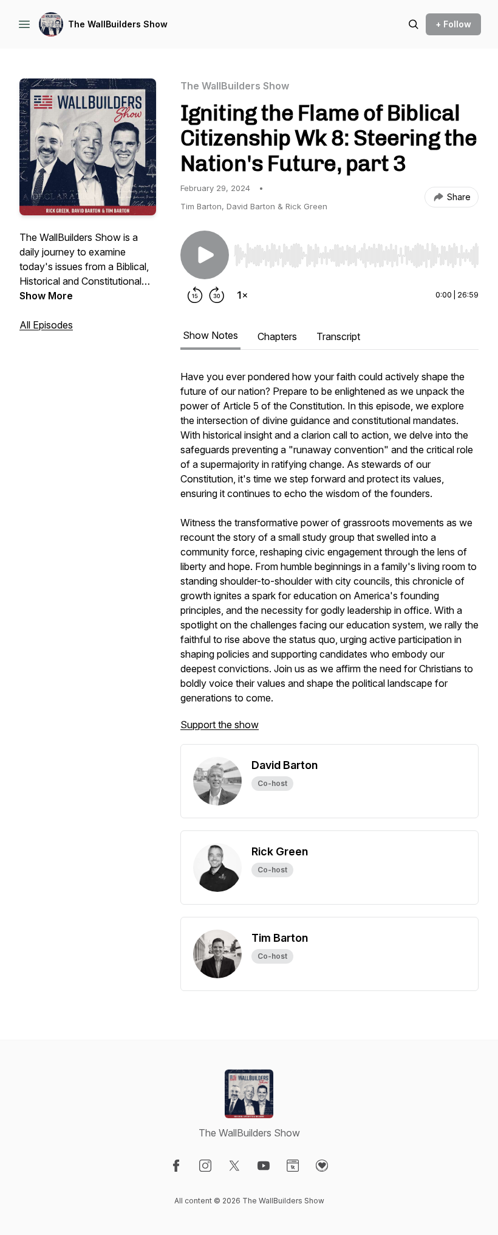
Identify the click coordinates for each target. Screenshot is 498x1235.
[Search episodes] (413, 24)
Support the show (219, 724)
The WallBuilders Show (118, 24)
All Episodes (46, 325)
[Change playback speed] (242, 295)
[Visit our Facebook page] (176, 1166)
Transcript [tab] (338, 336)
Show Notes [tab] (210, 335)
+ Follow (453, 24)
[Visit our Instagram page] (205, 1166)
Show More (46, 296)
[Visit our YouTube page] (264, 1166)
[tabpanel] (329, 556)
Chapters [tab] (277, 336)
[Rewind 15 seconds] (194, 295)
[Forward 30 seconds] (216, 295)
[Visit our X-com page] (234, 1166)
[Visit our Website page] (293, 1166)
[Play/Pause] (204, 255)
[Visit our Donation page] (322, 1166)
